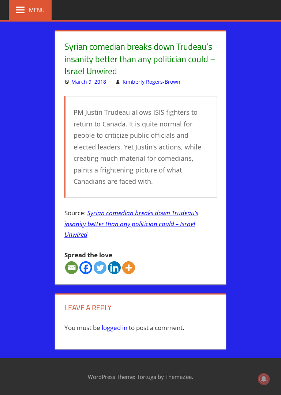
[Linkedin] (114, 267)
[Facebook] (85, 267)
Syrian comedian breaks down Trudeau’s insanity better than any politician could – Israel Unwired (131, 224)
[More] (128, 267)
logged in (114, 327)
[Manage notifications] (264, 379)
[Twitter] (100, 267)
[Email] (71, 267)
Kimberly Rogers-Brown (151, 81)
